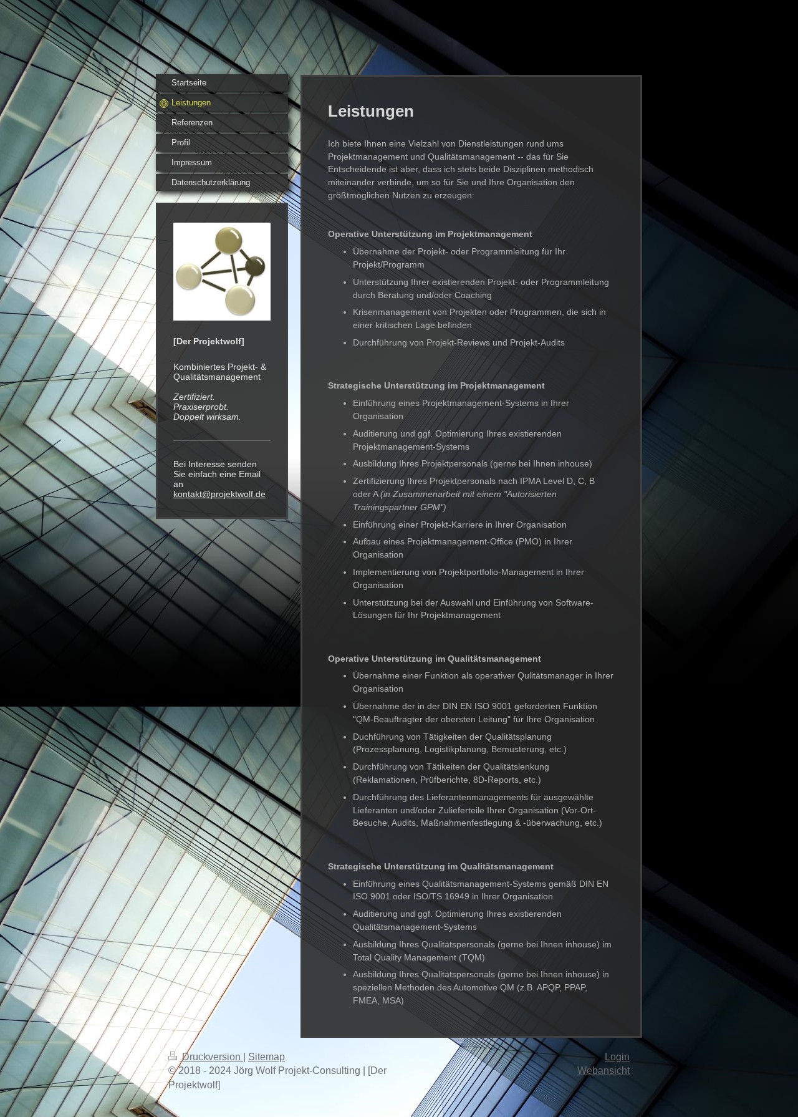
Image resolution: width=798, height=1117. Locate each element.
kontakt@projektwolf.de (219, 494)
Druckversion (211, 1057)
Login (617, 1057)
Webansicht (603, 1070)
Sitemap (266, 1057)
